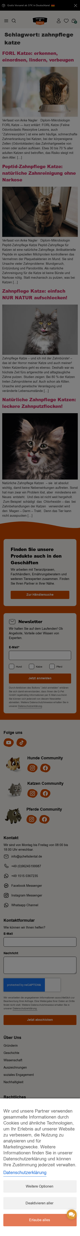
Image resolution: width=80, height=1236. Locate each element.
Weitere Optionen (39, 1186)
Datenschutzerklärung (24, 1173)
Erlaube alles (39, 1220)
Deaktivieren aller (39, 1203)
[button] (72, 1214)
